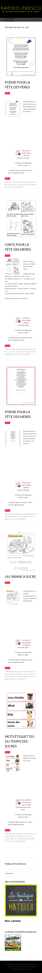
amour (32, 514)
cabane (12, 836)
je (8, 351)
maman (12, 351)
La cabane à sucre (20, 576)
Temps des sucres (18, 671)
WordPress (32, 964)
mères (17, 351)
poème (14, 184)
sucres (7, 676)
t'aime (22, 351)
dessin (20, 674)
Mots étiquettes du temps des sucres (19, 741)
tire (16, 676)
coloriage (11, 674)
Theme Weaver (29, 966)
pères (10, 184)
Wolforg (26, 969)
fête (6, 184)
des (35, 182)
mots (27, 836)
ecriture (25, 674)
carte (31, 182)
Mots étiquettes (17, 834)
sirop (30, 674)
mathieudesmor (9, 354)
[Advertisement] (27, 143)
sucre (34, 674)
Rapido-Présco (21, 8)
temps (12, 676)
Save (8, 93)
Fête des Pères (17, 182)
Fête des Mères (17, 349)
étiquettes (22, 836)
